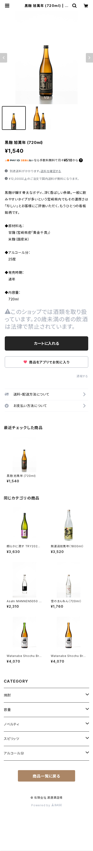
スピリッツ (11, 739)
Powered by (41, 805)
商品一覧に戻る (46, 776)
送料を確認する (51, 171)
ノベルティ (11, 724)
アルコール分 (14, 753)
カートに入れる (46, 343)
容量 (7, 710)
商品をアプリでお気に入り (48, 362)
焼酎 (7, 695)
